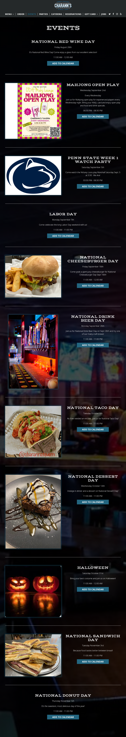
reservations (73, 14)
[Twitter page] (109, 14)
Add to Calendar (63, 63)
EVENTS (32, 14)
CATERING (56, 14)
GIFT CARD (90, 14)
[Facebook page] (113, 14)
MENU (8, 14)
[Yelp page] (121, 14)
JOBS (103, 14)
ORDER (20, 14)
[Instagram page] (117, 14)
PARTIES (43, 14)
